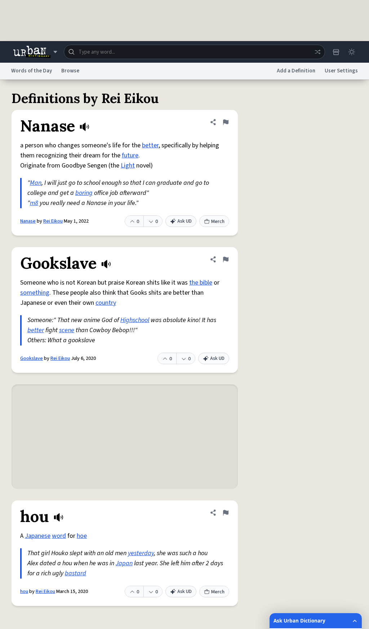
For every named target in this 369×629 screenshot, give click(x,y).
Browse (70, 71)
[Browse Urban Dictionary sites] (35, 51)
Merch (217, 221)
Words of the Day (31, 71)
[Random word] (317, 52)
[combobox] (194, 52)
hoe (82, 535)
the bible (200, 282)
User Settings (341, 71)
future (130, 155)
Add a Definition (296, 71)
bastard (75, 573)
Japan (124, 563)
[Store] (335, 51)
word (59, 535)
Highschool (134, 320)
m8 (34, 203)
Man (35, 182)
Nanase (28, 221)
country (105, 302)
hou (24, 591)
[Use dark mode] (351, 51)
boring (84, 192)
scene (66, 330)
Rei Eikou (53, 221)
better (150, 145)
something (34, 292)
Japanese (37, 535)
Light (128, 165)
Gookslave (31, 358)
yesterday (141, 553)
